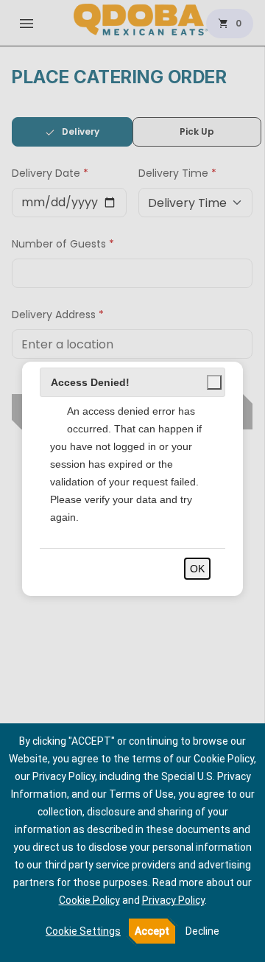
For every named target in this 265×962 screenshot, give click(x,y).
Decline (202, 931)
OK (197, 569)
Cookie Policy (89, 900)
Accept (152, 931)
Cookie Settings (83, 931)
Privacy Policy (173, 900)
